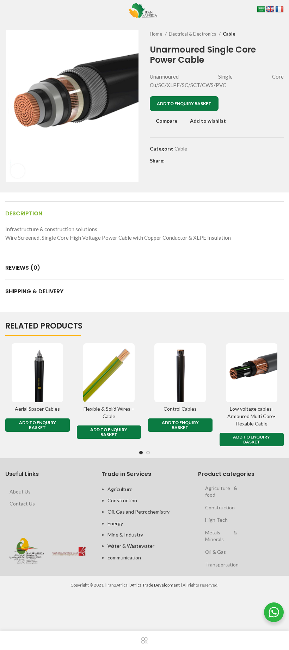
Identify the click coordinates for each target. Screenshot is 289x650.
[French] (279, 9)
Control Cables (180, 409)
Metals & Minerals (221, 535)
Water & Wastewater (130, 546)
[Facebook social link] (170, 161)
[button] (37, 425)
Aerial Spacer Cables (37, 409)
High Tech (216, 520)
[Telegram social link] (203, 161)
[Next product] (280, 34)
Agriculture (120, 489)
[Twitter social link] (178, 161)
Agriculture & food (221, 491)
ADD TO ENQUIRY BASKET (184, 103)
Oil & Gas (215, 552)
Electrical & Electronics (193, 34)
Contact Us (22, 504)
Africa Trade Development (155, 585)
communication (124, 557)
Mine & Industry (125, 535)
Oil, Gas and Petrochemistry (138, 512)
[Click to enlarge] (18, 171)
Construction (122, 500)
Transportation (222, 565)
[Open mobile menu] (6, 11)
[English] (270, 9)
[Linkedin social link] (195, 161)
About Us (20, 492)
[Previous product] (266, 34)
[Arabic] (261, 9)
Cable (229, 34)
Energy (115, 523)
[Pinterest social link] (187, 161)
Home (156, 34)
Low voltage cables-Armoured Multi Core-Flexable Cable (251, 416)
